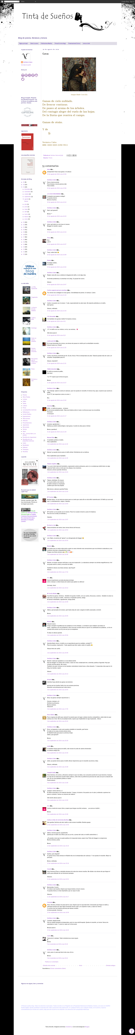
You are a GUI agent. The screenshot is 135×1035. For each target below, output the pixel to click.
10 (24, 254)
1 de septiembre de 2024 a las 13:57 (57, 519)
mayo (26, 209)
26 (24, 182)
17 (24, 237)
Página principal (23, 43)
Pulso (33, 369)
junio (26, 206)
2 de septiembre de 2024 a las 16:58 (57, 554)
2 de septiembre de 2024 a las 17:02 (57, 572)
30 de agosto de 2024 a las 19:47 (56, 284)
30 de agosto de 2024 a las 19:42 (56, 267)
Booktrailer (26, 445)
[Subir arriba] (131, 1031)
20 (24, 229)
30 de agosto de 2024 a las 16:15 (56, 216)
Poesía (50, 157)
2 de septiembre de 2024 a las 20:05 (57, 616)
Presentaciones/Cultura (74, 43)
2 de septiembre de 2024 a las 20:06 (57, 635)
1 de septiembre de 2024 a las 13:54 (57, 503)
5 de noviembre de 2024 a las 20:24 (57, 958)
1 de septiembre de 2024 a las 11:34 (57, 444)
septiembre (27, 196)
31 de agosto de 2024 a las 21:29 (56, 432)
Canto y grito (33, 318)
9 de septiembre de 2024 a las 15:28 (57, 814)
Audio (24, 443)
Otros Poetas (26, 397)
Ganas (26, 201)
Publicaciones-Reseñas (46, 43)
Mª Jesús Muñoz (52, 593)
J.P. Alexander (51, 316)
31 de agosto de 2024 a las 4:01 (56, 321)
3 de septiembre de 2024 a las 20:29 (57, 740)
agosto (26, 199)
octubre (26, 194)
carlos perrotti (51, 341)
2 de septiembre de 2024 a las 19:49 (57, 602)
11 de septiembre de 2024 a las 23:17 (58, 897)
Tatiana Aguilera (52, 464)
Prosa (24, 408)
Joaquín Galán (51, 772)
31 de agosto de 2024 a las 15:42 (56, 400)
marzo (26, 214)
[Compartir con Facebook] (74, 155)
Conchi (49, 869)
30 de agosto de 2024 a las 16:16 (56, 232)
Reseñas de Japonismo (29, 437)
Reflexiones (26, 412)
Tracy (49, 237)
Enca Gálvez (51, 714)
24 (24, 187)
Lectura (25, 399)
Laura (49, 936)
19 (24, 232)
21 (24, 227)
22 (24, 224)
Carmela (49, 902)
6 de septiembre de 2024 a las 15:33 (57, 753)
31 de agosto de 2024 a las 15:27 (56, 382)
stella (48, 746)
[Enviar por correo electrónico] (68, 155)
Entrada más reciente (49, 965)
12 (24, 249)
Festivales (25, 449)
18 (24, 234)
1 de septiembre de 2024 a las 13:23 (57, 491)
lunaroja (49, 406)
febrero (26, 216)
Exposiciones (26, 416)
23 (24, 222)
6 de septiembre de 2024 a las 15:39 (57, 767)
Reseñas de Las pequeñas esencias (28, 440)
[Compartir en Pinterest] (76, 155)
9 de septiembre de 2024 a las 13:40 (57, 800)
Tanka (24, 403)
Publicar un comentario (51, 962)
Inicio (80, 965)
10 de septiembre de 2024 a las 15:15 (58, 846)
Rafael (49, 260)
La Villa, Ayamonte (34, 287)
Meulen (49, 546)
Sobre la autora (34, 43)
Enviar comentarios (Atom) (58, 968)
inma (48, 169)
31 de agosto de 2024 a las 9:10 (56, 335)
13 (24, 247)
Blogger (87, 1027)
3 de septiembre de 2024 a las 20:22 (57, 721)
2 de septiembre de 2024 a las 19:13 (57, 588)
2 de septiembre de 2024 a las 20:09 (57, 653)
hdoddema (69, 1027)
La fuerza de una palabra (34, 309)
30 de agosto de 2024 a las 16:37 (56, 244)
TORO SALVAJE (52, 369)
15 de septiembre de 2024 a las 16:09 (58, 912)
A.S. (48, 577)
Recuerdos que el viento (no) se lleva (34, 361)
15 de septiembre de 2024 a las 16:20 (58, 930)
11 (24, 252)
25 (24, 184)
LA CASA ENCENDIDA (54, 194)
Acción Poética (27, 414)
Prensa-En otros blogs (60, 43)
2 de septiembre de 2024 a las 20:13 (57, 674)
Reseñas (25, 451)
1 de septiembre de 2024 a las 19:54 (57, 530)
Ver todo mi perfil (26, 65)
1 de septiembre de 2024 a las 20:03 (57, 540)
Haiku (24, 401)
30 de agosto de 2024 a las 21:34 (56, 295)
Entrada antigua (110, 965)
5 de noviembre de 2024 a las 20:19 (57, 944)
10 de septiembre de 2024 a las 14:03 (58, 825)
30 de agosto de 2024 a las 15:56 (56, 174)
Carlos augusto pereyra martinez (57, 290)
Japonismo (26, 425)
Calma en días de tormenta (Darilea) (58, 820)
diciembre (27, 189)
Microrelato (26, 427)
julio (25, 204)
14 (24, 244)
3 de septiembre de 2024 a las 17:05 (57, 709)
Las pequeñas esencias (29, 410)
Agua (24, 431)
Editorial (25, 447)
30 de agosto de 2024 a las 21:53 (56, 311)
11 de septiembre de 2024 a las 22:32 (58, 879)
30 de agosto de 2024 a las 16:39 (56, 254)
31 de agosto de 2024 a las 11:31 (56, 363)
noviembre (27, 191)
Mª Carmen (50, 497)
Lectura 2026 (86, 43)
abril (25, 211)
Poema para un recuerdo (33, 350)
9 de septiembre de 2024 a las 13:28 (57, 782)
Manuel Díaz (50, 437)
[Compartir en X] (72, 155)
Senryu (25, 429)
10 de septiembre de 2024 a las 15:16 (58, 863)
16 (24, 239)
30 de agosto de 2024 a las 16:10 (56, 202)
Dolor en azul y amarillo (33, 339)
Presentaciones (27, 423)
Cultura (25, 405)
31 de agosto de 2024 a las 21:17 (56, 416)
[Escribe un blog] (70, 155)
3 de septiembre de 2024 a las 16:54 (57, 689)
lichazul (49, 679)
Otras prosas (26, 418)
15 (24, 242)
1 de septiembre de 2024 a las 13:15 (57, 472)
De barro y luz (51, 525)
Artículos (25, 420)
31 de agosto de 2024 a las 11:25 (56, 347)
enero (26, 219)
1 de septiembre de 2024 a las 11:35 (57, 458)
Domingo (34, 328)
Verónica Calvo (51, 180)
